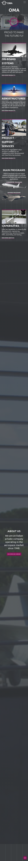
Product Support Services (8, 141)
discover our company (14, 554)
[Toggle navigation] (25, 2)
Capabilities (10, 225)
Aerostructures (13, 98)
